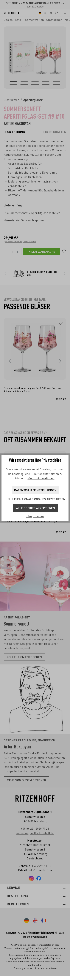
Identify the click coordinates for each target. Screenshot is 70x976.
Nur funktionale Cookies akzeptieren (36, 499)
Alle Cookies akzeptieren (35, 508)
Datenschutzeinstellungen (35, 490)
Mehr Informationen (41, 478)
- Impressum (35, 516)
